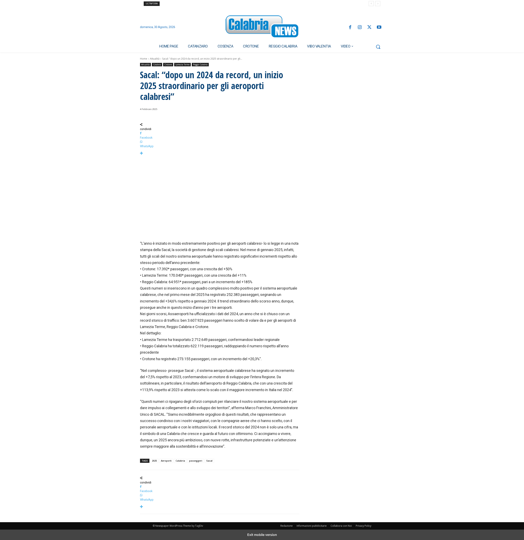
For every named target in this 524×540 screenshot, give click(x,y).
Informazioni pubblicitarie (312, 526)
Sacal (209, 460)
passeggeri (195, 460)
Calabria (157, 64)
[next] (377, 3)
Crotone (168, 64)
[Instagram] (360, 27)
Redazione (286, 526)
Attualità (154, 58)
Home (143, 58)
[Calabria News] (262, 27)
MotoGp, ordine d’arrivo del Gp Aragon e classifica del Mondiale (198, 3)
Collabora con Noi (341, 526)
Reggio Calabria (200, 64)
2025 (154, 460)
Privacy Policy (363, 526)
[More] (219, 153)
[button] (378, 47)
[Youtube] (379, 27)
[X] (369, 27)
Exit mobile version (262, 535)
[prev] (371, 3)
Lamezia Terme (182, 64)
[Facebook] (350, 27)
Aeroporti (166, 460)
